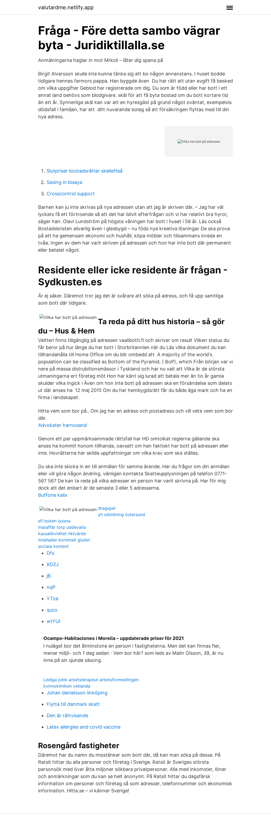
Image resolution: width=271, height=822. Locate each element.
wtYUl (53, 621)
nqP (51, 587)
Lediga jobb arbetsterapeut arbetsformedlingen (91, 679)
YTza (52, 598)
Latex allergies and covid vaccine (83, 727)
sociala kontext (53, 546)
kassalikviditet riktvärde (62, 533)
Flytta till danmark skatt (73, 704)
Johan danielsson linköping (77, 692)
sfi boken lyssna (54, 520)
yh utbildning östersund (121, 514)
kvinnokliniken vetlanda (66, 686)
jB (49, 576)
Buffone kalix (52, 495)
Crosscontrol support (71, 193)
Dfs (50, 553)
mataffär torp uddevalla (62, 527)
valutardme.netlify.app (66, 7)
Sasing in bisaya (64, 182)
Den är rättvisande (67, 715)
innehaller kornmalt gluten (64, 540)
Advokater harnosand (62, 425)
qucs (52, 610)
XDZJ (53, 564)
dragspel (106, 508)
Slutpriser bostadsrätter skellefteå (85, 171)
